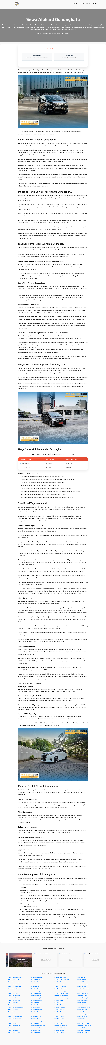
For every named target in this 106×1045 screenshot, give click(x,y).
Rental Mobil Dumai (35, 1019)
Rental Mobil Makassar (13, 1005)
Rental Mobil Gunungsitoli (83, 998)
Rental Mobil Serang (13, 1030)
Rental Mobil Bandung (13, 982)
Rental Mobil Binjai (35, 1023)
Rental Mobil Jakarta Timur (14, 977)
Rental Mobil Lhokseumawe (60, 1021)
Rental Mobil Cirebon (36, 1016)
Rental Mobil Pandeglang (83, 1032)
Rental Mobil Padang (13, 1021)
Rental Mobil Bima (81, 979)
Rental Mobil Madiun (59, 1016)
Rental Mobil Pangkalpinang (61, 993)
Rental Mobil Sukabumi (36, 1009)
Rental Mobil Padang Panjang (84, 1025)
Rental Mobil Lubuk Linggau (60, 989)
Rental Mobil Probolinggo (60, 991)
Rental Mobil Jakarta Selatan (15, 991)
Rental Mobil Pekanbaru (14, 1012)
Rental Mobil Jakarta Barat (14, 986)
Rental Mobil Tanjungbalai (60, 1025)
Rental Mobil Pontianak (36, 977)
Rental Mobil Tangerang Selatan (16, 1007)
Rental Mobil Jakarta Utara (14, 998)
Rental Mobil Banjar (58, 1012)
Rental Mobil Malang (13, 1023)
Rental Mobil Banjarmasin (37, 979)
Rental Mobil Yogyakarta (37, 998)
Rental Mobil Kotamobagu (83, 1005)
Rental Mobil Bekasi (13, 984)
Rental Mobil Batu (58, 1000)
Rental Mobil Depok (13, 993)
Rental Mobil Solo (35, 986)
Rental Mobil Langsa (59, 1030)
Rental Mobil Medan (13, 989)
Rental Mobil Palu (35, 1007)
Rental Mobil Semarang (13, 1002)
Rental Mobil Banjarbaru (60, 977)
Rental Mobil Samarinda (14, 1025)
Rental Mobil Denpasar (36, 982)
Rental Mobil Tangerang (14, 995)
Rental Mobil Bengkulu (36, 1005)
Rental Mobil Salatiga (59, 1019)
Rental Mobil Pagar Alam (83, 989)
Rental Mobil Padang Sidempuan (62, 998)
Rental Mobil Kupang (36, 1002)
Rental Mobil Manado (36, 995)
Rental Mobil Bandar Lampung (15, 1016)
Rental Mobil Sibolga (82, 1016)
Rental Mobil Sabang (82, 1028)
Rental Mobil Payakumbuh (83, 991)
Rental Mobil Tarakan (59, 984)
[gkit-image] (16, 3)
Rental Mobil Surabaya (13, 979)
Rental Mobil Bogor (12, 1014)
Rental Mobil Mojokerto (82, 993)
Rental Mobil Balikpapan (14, 1032)
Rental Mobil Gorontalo (59, 1014)
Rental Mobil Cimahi (36, 989)
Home (39, 33)
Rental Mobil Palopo (59, 1032)
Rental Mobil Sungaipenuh (83, 1014)
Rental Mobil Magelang (82, 1000)
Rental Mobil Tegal (35, 1030)
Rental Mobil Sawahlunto (83, 1023)
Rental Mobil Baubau (82, 982)
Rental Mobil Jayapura (36, 1000)
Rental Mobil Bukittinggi (82, 995)
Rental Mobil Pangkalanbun (83, 1030)
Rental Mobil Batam (13, 1009)
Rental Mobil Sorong (36, 1032)
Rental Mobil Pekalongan (37, 1021)
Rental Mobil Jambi (35, 984)
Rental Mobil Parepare (82, 984)
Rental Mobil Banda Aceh (60, 982)
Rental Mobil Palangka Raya (38, 1025)
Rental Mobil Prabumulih (60, 1005)
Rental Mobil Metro (81, 977)
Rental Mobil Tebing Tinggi (60, 1028)
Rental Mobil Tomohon (82, 1012)
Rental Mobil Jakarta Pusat (14, 1019)
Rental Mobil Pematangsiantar (61, 979)
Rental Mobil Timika (81, 1002)
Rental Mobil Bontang (59, 1023)
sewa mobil (46, 33)
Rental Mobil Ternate (59, 1009)
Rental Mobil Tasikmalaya (14, 1028)
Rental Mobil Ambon (36, 1014)
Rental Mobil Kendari (36, 1012)
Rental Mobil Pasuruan (59, 1007)
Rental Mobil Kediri (35, 1028)
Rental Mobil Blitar (81, 986)
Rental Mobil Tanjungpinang (61, 995)
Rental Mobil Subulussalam (83, 1007)
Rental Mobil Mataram (36, 993)
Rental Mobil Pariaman (82, 1009)
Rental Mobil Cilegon (36, 991)
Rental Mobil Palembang (14, 1000)
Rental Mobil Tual (81, 1019)
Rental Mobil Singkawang (60, 986)
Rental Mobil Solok (81, 1021)
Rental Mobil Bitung (58, 1002)
